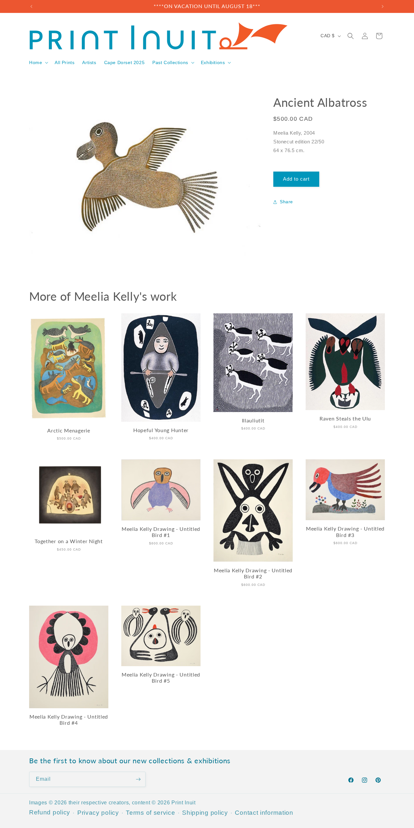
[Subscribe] (138, 779)
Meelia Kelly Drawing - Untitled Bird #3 (345, 532)
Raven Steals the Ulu (345, 418)
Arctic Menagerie (68, 430)
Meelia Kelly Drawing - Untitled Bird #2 (253, 573)
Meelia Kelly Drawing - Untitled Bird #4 (68, 720)
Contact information (264, 812)
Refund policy (49, 812)
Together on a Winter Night (69, 541)
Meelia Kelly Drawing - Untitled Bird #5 (161, 678)
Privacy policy (98, 812)
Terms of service (150, 812)
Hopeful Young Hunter (161, 430)
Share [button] (286, 202)
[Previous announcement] (31, 6)
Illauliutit (253, 420)
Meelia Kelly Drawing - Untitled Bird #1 (161, 532)
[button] (38, 62)
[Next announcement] (383, 6)
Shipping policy (205, 812)
